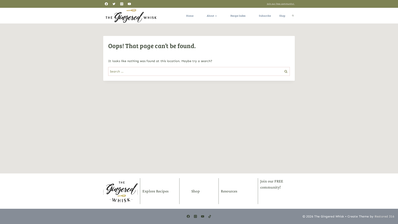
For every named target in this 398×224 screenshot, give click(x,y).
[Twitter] (114, 4)
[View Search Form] (293, 16)
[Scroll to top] (390, 207)
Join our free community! (281, 3)
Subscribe (265, 15)
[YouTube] (129, 4)
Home (189, 15)
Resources (229, 191)
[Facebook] (106, 4)
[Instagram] (122, 4)
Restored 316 (384, 216)
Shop (282, 15)
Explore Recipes (155, 191)
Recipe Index (237, 15)
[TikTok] (210, 216)
